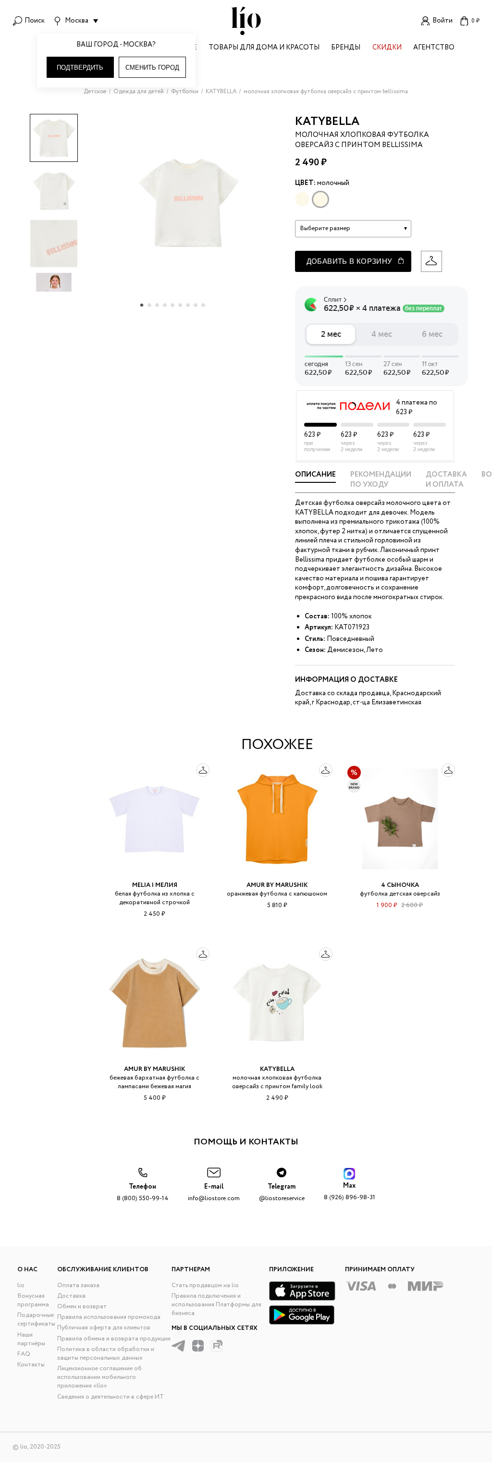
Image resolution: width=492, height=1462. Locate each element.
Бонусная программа (33, 1300)
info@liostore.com (214, 1193)
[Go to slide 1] (142, 305)
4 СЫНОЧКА (400, 885)
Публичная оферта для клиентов (103, 1327)
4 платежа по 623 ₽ (416, 407)
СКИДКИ (387, 48)
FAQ (23, 1354)
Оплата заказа (78, 1285)
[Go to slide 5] (172, 305)
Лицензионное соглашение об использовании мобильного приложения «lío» (99, 1377)
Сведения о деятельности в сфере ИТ (110, 1396)
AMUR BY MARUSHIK (277, 885)
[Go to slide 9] (203, 305)
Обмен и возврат (82, 1306)
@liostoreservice (282, 1193)
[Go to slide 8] (195, 305)
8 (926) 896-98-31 (349, 1192)
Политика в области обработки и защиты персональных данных (105, 1354)
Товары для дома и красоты (264, 48)
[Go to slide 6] (180, 305)
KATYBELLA (327, 121)
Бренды (345, 48)
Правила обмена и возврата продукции (114, 1338)
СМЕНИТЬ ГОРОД (152, 67)
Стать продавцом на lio (205, 1285)
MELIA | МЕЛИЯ (154, 885)
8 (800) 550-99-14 (143, 1193)
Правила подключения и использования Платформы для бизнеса (216, 1304)
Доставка (71, 1296)
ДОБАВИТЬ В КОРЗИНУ (350, 261)
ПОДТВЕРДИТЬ (80, 67)
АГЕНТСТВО (434, 48)
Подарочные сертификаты (36, 1319)
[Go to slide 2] (149, 305)
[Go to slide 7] (188, 305)
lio (21, 1285)
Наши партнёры (31, 1339)
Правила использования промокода (108, 1317)
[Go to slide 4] (165, 305)
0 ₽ (475, 21)
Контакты (31, 1364)
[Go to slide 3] (157, 305)
